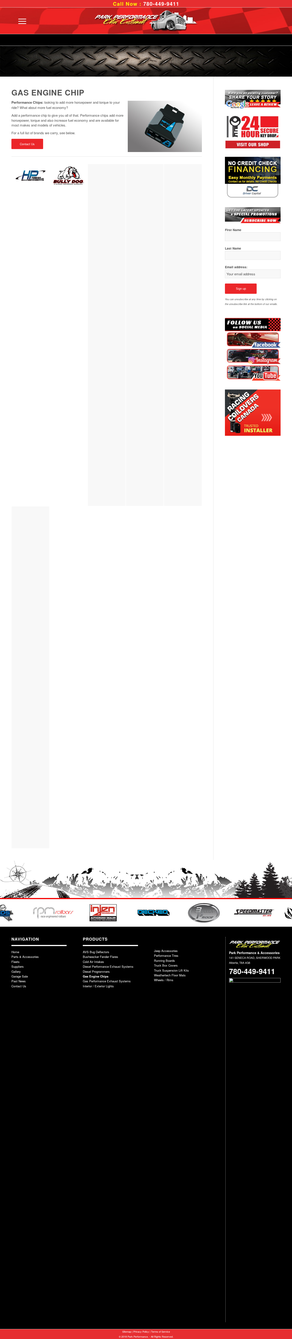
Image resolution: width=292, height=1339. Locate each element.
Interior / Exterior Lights (98, 986)
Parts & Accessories (25, 957)
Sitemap (126, 1331)
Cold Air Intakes (93, 962)
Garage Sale (19, 976)
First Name (233, 229)
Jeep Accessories (166, 951)
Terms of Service (160, 1331)
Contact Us (18, 986)
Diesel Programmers (96, 971)
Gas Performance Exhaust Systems (107, 981)
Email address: (236, 267)
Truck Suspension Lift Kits (171, 970)
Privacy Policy (141, 1331)
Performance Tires (166, 955)
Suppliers (17, 966)
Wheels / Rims (163, 980)
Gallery (16, 971)
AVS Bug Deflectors (96, 952)
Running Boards (164, 960)
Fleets (15, 962)
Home (15, 952)
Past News (18, 981)
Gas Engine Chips (95, 976)
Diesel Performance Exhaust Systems (108, 966)
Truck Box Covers (166, 965)
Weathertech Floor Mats (170, 975)
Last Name (233, 248)
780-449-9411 (161, 3)
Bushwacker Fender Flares (100, 957)
